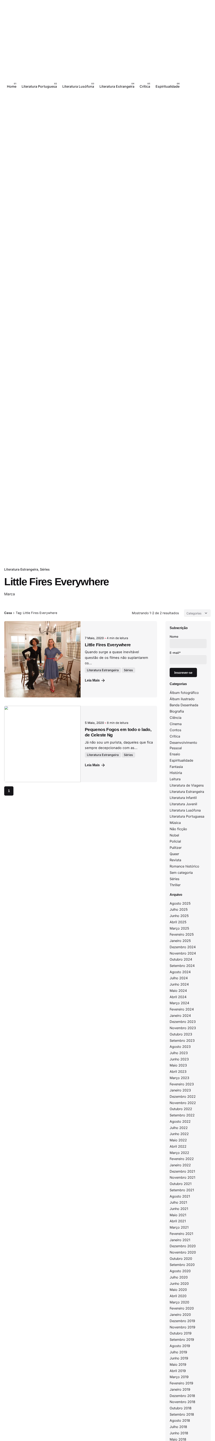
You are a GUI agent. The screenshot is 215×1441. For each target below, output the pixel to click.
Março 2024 (179, 1003)
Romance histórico (184, 866)
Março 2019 (179, 1377)
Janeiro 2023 (180, 1090)
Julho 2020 (179, 1277)
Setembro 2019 (182, 1339)
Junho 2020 (179, 1283)
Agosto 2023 (180, 1046)
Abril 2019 (178, 1371)
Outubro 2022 (181, 1109)
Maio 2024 (178, 990)
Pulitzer (176, 847)
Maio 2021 (178, 1215)
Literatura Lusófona (185, 810)
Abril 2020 (178, 1296)
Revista (175, 860)
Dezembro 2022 (183, 1096)
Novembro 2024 (183, 953)
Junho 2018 (179, 1433)
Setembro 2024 (182, 966)
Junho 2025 (179, 916)
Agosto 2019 (180, 1346)
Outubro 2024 (181, 959)
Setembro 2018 (182, 1414)
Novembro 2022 (183, 1103)
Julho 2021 (178, 1202)
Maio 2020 (178, 1290)
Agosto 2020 (180, 1271)
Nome (174, 636)
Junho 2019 (179, 1358)
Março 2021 (179, 1227)
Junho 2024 (179, 984)
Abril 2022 (178, 1146)
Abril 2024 (178, 997)
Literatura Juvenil (183, 804)
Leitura (175, 779)
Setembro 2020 (182, 1265)
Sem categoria (181, 872)
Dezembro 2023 (183, 1022)
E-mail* (175, 652)
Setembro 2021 (182, 1190)
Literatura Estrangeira (21, 569)
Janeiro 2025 (180, 941)
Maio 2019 (178, 1364)
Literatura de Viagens (187, 785)
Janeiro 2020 (180, 1314)
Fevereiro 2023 (182, 1084)
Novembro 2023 (183, 1028)
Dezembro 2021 (182, 1171)
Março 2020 (179, 1302)
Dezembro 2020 (183, 1246)
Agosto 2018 (180, 1420)
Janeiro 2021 (180, 1240)
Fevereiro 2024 (182, 1009)
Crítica (175, 736)
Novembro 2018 (182, 1402)
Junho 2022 (179, 1134)
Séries (45, 569)
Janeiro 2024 (180, 1015)
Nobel (174, 835)
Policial (175, 841)
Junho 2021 (179, 1209)
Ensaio (175, 754)
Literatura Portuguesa (187, 816)
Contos (175, 730)
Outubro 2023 (181, 1034)
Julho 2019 (178, 1352)
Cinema (176, 724)
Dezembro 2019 (182, 1321)
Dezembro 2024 (183, 947)
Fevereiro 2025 (182, 934)
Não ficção (178, 829)
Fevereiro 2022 (182, 1159)
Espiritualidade (181, 760)
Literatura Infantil (183, 798)
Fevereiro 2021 (181, 1234)
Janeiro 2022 (180, 1165)
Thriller (175, 885)
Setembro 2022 (182, 1115)
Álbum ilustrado (182, 699)
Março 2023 (179, 1078)
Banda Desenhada (184, 705)
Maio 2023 (178, 1065)
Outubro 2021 (180, 1184)
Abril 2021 (178, 1221)
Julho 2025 (179, 909)
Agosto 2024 (180, 972)
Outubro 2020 (181, 1258)
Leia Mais (92, 680)
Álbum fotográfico (184, 693)
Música (175, 823)
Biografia (177, 711)
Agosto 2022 (180, 1121)
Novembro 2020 (183, 1252)
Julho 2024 (179, 978)
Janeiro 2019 (180, 1389)
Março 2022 (179, 1153)
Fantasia (176, 767)
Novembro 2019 (182, 1327)
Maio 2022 (178, 1140)
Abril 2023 (178, 1071)
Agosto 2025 (180, 903)
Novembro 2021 (182, 1177)
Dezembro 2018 (182, 1396)
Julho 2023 (179, 1053)
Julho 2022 (179, 1128)
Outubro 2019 (180, 1333)
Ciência (175, 717)
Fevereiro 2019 (181, 1383)
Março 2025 (179, 928)
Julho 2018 (178, 1427)
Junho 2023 (179, 1059)
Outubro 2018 (180, 1408)
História (176, 773)
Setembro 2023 (182, 1040)
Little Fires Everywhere (108, 644)
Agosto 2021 (180, 1196)
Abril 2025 (178, 922)
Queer (174, 854)
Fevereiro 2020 (182, 1308)
